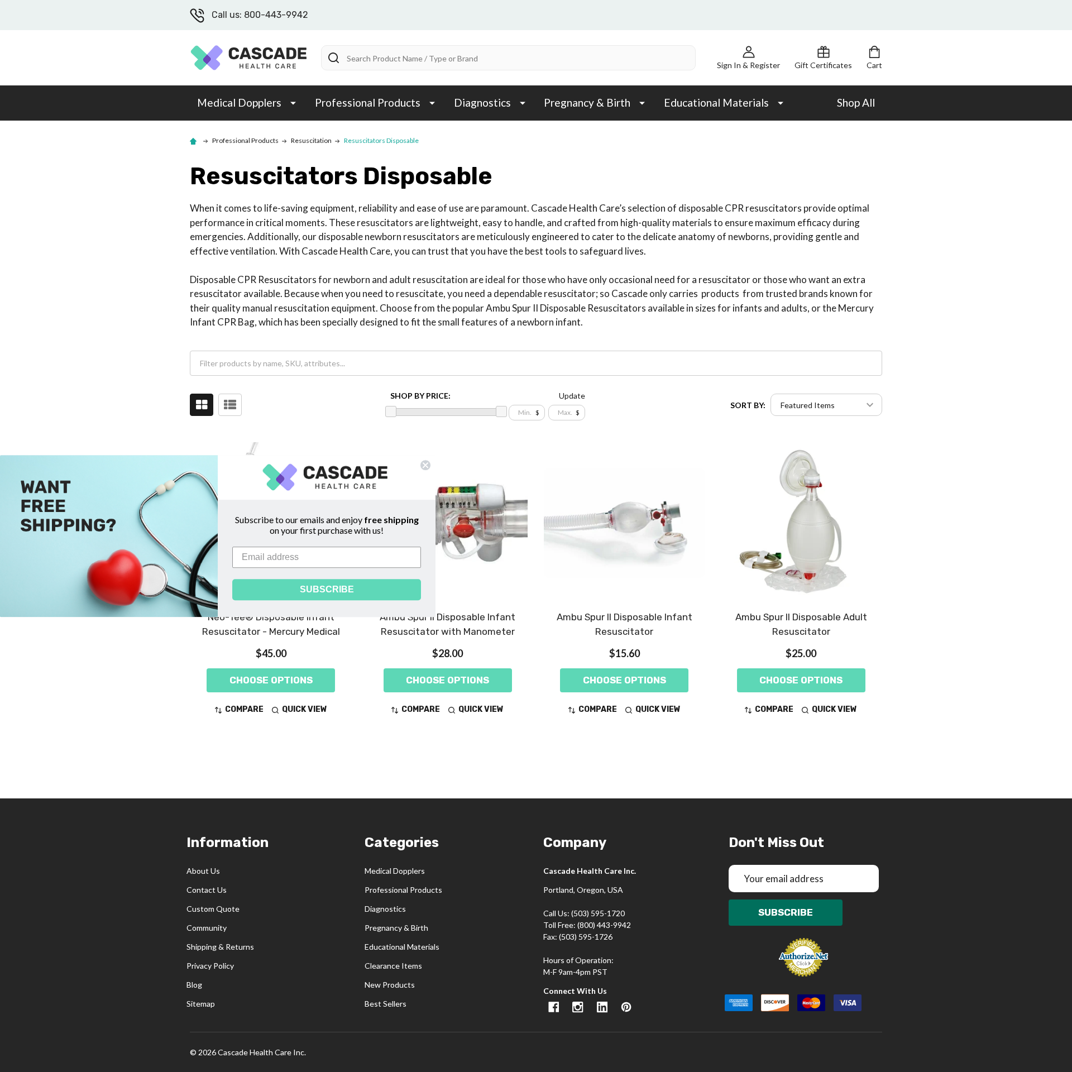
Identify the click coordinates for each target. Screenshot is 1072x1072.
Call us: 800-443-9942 (260, 14)
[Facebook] (553, 1007)
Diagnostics (482, 102)
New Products (390, 984)
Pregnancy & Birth (587, 102)
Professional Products (367, 102)
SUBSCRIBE (327, 589)
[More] (293, 102)
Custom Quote (213, 908)
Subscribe (785, 912)
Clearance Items (393, 965)
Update (572, 395)
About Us (203, 870)
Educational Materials (716, 102)
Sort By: (747, 405)
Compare (244, 709)
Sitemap (200, 1003)
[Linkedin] (602, 1007)
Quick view (304, 709)
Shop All (856, 102)
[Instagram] (577, 1007)
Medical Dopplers (239, 102)
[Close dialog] (425, 465)
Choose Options (271, 680)
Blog (194, 984)
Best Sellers (385, 1003)
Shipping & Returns (220, 946)
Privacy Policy (210, 965)
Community (206, 927)
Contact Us (206, 889)
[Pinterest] (626, 1007)
